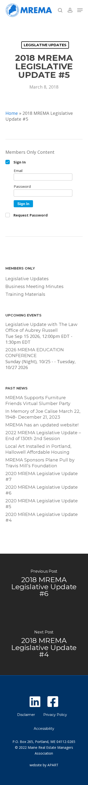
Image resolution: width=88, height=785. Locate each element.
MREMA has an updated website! (41, 425)
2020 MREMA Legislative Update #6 (41, 490)
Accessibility (44, 728)
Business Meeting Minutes (34, 286)
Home (11, 113)
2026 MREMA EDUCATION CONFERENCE (34, 352)
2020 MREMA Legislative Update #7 (41, 476)
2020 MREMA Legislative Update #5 (41, 503)
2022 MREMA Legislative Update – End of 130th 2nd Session (43, 435)
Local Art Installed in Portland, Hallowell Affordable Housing (38, 449)
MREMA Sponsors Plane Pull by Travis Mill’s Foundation (40, 463)
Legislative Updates (45, 45)
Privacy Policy (55, 715)
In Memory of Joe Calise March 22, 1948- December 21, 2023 (42, 414)
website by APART (44, 765)
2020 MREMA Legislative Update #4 (41, 517)
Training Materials (25, 294)
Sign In (23, 204)
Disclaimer (26, 715)
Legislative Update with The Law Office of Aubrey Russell (41, 327)
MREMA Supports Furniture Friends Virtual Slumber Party (37, 400)
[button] (80, 10)
